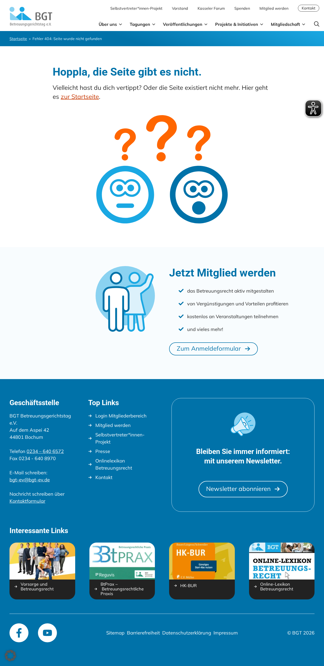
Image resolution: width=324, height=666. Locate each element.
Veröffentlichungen (182, 24)
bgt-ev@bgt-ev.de (29, 480)
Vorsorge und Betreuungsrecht (37, 586)
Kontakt (308, 8)
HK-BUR (188, 585)
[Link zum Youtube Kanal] (47, 632)
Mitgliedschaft (285, 24)
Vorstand (180, 8)
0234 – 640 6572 (45, 451)
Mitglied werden (273, 8)
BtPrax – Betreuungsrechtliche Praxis (122, 589)
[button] (10, 655)
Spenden (242, 8)
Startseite (18, 38)
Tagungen (140, 24)
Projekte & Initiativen (236, 24)
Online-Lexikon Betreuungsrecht (276, 586)
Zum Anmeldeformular (209, 348)
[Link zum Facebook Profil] (18, 632)
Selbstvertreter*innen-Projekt (136, 8)
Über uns (108, 24)
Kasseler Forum (211, 8)
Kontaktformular (27, 501)
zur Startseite (80, 96)
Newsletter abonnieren (238, 489)
